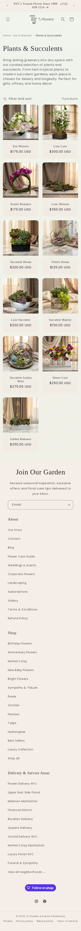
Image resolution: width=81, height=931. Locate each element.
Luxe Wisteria (60, 204)
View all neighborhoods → (27, 872)
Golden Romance (20, 439)
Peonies (13, 714)
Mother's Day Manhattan (26, 845)
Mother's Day (17, 661)
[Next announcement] (73, 5)
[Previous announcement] (7, 5)
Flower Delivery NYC (22, 784)
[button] (8, 19)
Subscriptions (18, 592)
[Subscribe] (68, 504)
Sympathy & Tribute (23, 688)
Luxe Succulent (20, 319)
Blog (11, 547)
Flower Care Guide (21, 556)
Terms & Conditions (22, 609)
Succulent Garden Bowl (21, 379)
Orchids (13, 705)
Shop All (13, 758)
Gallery (13, 601)
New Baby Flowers (21, 670)
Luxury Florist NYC (21, 854)
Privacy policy (24, 921)
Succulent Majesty (60, 319)
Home (6, 35)
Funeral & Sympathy (23, 863)
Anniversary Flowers (22, 652)
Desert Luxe (60, 377)
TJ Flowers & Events (38, 916)
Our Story (15, 530)
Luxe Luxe (60, 146)
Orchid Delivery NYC (22, 837)
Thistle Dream (60, 261)
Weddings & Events (22, 565)
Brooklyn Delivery (20, 819)
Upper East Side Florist (24, 792)
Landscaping (17, 583)
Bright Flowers (18, 679)
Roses (12, 696)
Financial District (20, 810)
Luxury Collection (20, 749)
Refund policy (45, 921)
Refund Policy (18, 618)
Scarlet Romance (20, 204)
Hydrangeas (16, 732)
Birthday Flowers (20, 643)
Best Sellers (16, 741)
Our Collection (22, 35)
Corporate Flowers (21, 574)
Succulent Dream (20, 261)
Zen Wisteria (21, 146)
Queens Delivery (20, 828)
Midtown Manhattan (23, 801)
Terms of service (67, 921)
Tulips (12, 723)
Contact (14, 539)
